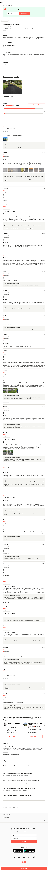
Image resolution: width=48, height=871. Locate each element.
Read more (6, 180)
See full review (6, 184)
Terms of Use (20, 865)
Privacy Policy (27, 865)
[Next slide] (6, 740)
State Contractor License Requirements (10, 746)
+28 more (4, 30)
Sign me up (24, 841)
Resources (5, 820)
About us (4, 824)
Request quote (12, 736)
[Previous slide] (3, 740)
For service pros (6, 817)
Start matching (24, 13)
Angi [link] (3, 5)
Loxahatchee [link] (10, 5)
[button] (12, 89)
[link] (12, 728)
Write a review (36, 104)
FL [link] (6, 5)
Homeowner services (6, 814)
